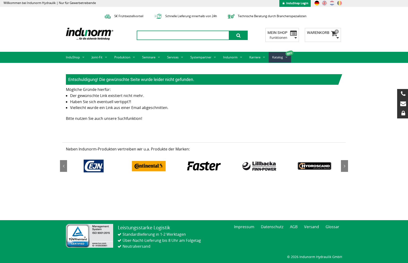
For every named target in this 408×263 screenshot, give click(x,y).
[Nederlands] (332, 3)
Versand (311, 226)
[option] (93, 166)
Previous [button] (63, 166)
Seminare (148, 57)
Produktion (122, 57)
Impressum (244, 226)
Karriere (254, 57)
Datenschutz (272, 226)
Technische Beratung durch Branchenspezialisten (271, 16)
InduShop (73, 57)
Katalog (277, 57)
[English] (324, 3)
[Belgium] (339, 3)
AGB (294, 226)
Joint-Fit (97, 57)
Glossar (332, 226)
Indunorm (230, 57)
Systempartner (200, 57)
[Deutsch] (316, 3)
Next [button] (344, 166)
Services (172, 57)
